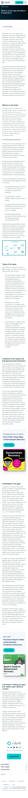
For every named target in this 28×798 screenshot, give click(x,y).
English (3, 774)
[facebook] (14, 747)
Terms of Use (21, 781)
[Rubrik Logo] (5, 2)
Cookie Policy (6, 784)
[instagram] (19, 747)
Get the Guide (9, 445)
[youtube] (16, 747)
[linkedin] (8, 747)
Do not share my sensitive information (18, 788)
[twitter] (11, 747)
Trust (13, 784)
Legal (4, 781)
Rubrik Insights (5, 6)
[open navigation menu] (25, 2)
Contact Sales (19, 2)
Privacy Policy (12, 781)
